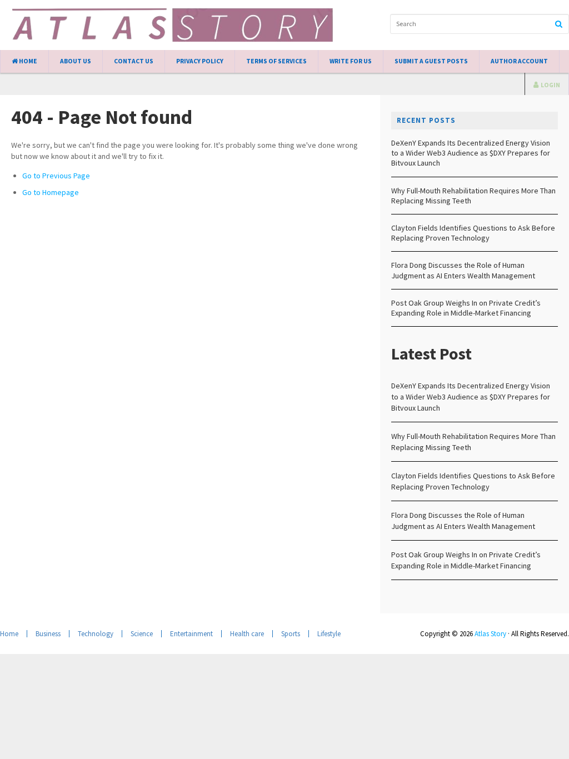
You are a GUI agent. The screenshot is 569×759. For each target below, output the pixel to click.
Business (48, 633)
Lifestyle (329, 633)
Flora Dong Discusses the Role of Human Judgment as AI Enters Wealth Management (463, 270)
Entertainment (191, 633)
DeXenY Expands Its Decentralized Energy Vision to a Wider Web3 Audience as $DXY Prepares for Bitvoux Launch (470, 153)
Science (142, 633)
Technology (95, 633)
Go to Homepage (50, 192)
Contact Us (133, 61)
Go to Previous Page (56, 176)
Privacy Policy (199, 61)
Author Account (519, 61)
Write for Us (351, 61)
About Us (75, 61)
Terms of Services (276, 61)
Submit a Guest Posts (431, 61)
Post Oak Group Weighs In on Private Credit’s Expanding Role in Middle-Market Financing (466, 308)
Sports (290, 633)
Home (27, 61)
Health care (247, 633)
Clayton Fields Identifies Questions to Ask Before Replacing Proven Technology (473, 233)
